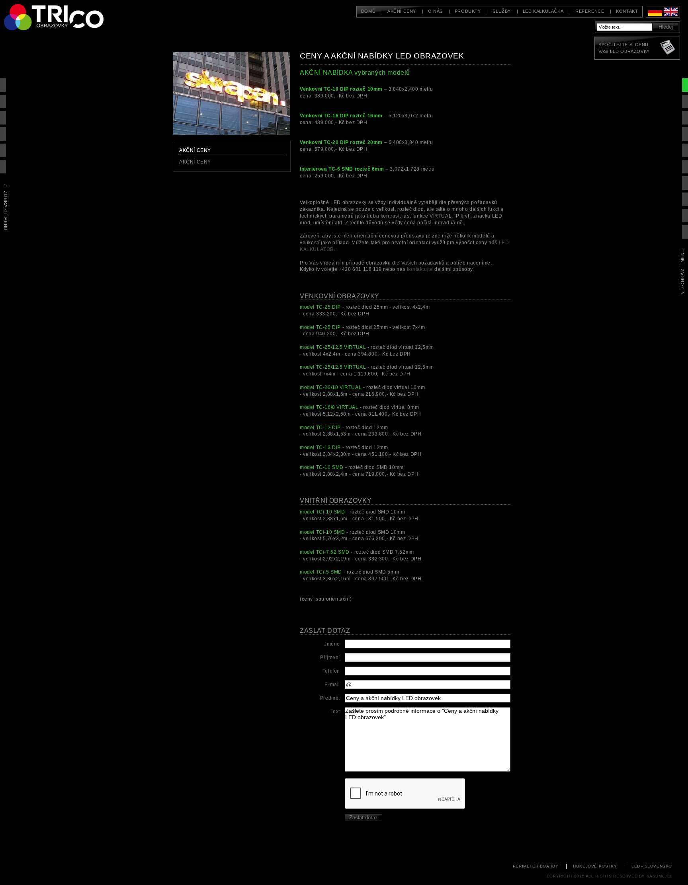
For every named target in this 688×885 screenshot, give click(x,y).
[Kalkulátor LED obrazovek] (668, 48)
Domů (368, 11)
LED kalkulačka (543, 11)
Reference (589, 11)
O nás (435, 11)
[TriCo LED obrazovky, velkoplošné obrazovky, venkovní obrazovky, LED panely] (63, 12)
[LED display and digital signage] (671, 14)
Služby (502, 11)
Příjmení (330, 657)
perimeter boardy (536, 866)
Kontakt (627, 11)
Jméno (332, 644)
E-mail (332, 684)
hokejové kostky (595, 866)
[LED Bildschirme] (655, 14)
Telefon (331, 671)
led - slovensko (651, 866)
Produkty (468, 11)
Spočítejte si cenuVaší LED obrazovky (624, 48)
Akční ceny (401, 11)
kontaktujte (420, 269)
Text (335, 711)
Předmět (330, 698)
